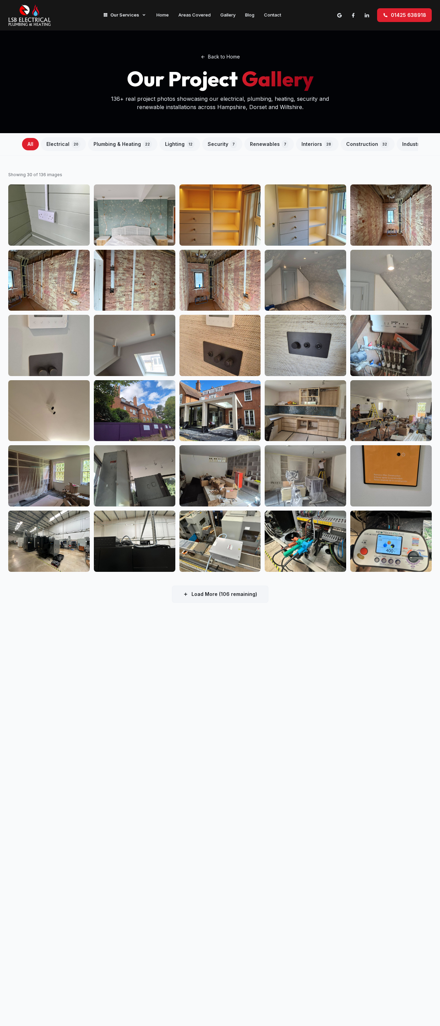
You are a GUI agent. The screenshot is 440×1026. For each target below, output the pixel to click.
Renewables (268, 144)
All (30, 144)
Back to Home (224, 57)
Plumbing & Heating (122, 144)
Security (221, 144)
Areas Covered (194, 15)
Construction (366, 144)
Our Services (124, 15)
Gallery (227, 15)
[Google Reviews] (339, 15)
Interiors (316, 144)
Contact (272, 15)
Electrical (62, 144)
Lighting (178, 144)
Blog (249, 15)
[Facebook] (353, 15)
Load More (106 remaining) (224, 594)
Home (162, 15)
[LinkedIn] (367, 15)
